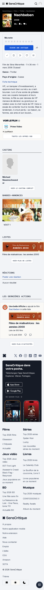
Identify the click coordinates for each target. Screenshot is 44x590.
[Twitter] (15, 356)
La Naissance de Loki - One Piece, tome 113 (10, 503)
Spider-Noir (28, 438)
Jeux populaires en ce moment (11, 481)
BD (4, 487)
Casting (7, 149)
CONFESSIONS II (31, 498)
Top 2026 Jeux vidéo (9, 460)
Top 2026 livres (30, 460)
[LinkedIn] (35, 356)
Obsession (7, 439)
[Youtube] (40, 356)
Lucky (26, 442)
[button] (40, 4)
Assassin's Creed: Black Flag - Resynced (10, 472)
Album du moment (31, 509)
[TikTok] (30, 356)
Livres (27, 454)
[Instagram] (25, 356)
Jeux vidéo (9, 454)
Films (15, 11)
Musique (28, 487)
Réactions (8, 272)
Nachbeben (30, 11)
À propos (6, 524)
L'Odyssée (7, 444)
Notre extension (9, 533)
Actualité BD (8, 510)
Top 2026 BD (8, 492)
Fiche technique (9, 82)
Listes (6, 237)
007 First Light (9, 466)
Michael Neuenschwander (10, 180)
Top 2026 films (9, 435)
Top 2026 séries (30, 434)
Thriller (21, 11)
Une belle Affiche (17, 306)
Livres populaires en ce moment (31, 480)
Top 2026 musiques (32, 493)
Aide (4, 537)
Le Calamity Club (30, 465)
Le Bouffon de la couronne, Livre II (31, 471)
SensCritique (7, 11)
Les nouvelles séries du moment (31, 447)
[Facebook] (20, 356)
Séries (27, 429)
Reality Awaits (29, 504)
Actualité (6, 448)
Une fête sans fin (10, 496)
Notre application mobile (13, 529)
